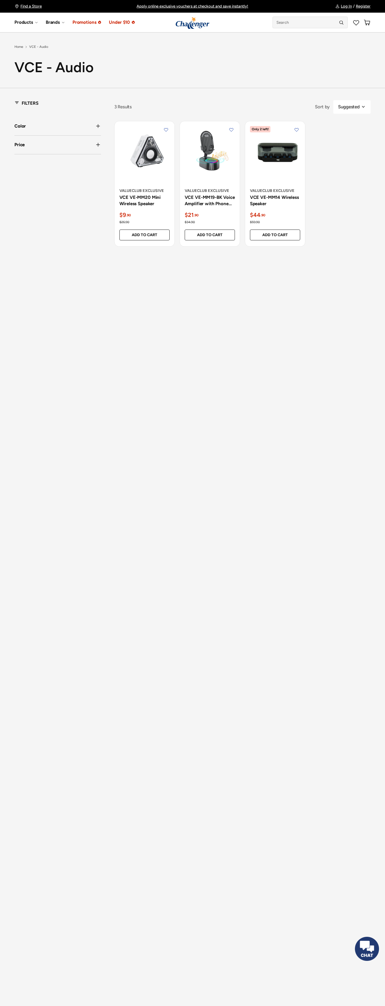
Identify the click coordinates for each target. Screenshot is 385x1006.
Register (363, 6)
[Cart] (367, 22)
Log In (346, 6)
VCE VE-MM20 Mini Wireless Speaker (140, 200)
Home (18, 47)
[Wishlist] (356, 22)
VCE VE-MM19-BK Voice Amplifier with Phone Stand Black (210, 201)
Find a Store (31, 6)
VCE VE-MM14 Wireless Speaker (274, 200)
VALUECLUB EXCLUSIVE (141, 190)
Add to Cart (144, 235)
